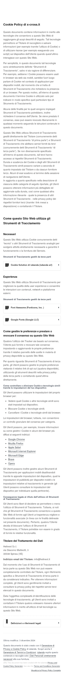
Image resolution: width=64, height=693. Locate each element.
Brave (11, 459)
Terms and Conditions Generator (47, 666)
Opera (11, 463)
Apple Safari (14, 447)
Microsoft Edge (16, 455)
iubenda (41, 652)
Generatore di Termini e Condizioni (19, 652)
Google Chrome (16, 439)
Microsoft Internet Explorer (22, 451)
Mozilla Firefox (15, 443)
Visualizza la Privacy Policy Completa (46, 670)
